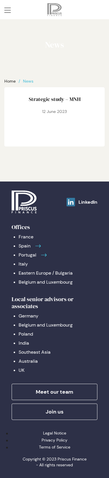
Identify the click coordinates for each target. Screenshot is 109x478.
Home (10, 81)
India (24, 343)
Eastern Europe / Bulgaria (46, 273)
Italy (23, 264)
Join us (54, 411)
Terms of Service (54, 447)
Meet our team (54, 391)
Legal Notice (54, 433)
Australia (28, 361)
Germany (28, 316)
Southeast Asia (35, 352)
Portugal (27, 255)
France (26, 237)
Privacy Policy (54, 440)
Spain (25, 246)
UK (21, 370)
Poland (26, 334)
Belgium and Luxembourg (46, 282)
